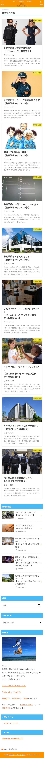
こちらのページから (10, 723)
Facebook (16, 698)
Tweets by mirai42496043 (12, 738)
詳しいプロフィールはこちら (14, 686)
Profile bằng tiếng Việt (11, 692)
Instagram (6, 698)
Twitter (25, 698)
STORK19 (6, 708)
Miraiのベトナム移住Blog (17, 755)
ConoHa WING (26, 705)
